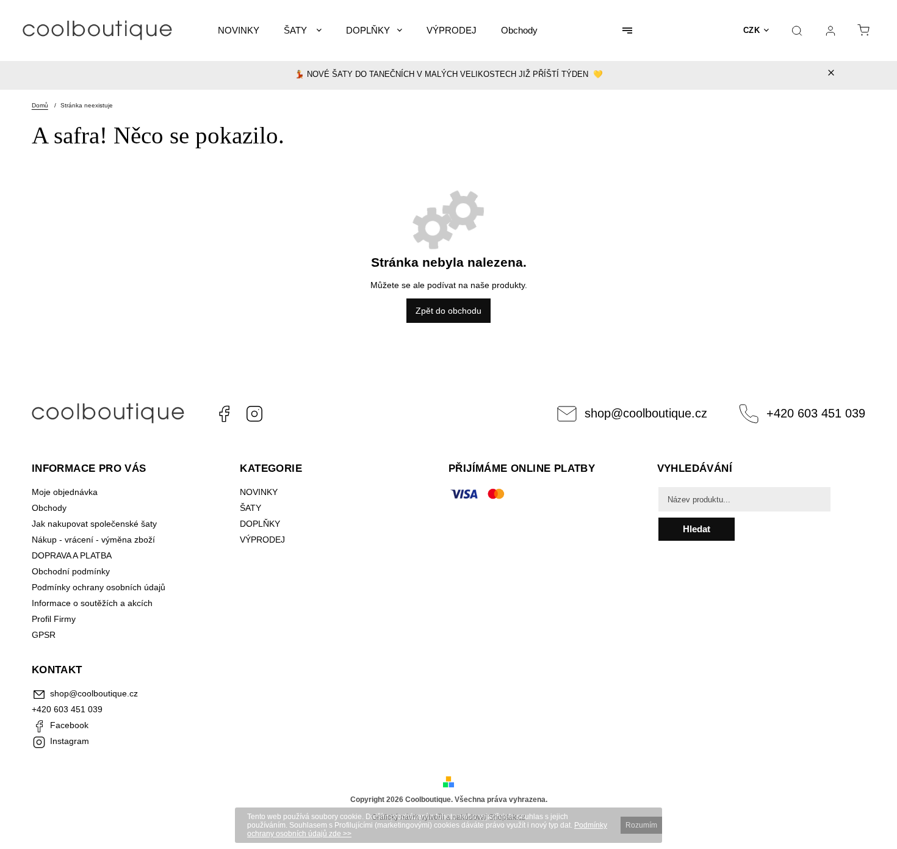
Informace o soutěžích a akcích (92, 603)
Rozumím (641, 825)
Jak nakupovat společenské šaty (94, 524)
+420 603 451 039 (815, 413)
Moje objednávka (65, 492)
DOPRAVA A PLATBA (72, 555)
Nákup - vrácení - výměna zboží (93, 539)
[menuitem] (238, 30)
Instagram (254, 414)
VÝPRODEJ (262, 539)
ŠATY (252, 508)
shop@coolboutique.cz (646, 413)
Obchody (49, 508)
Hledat (696, 529)
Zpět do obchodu (448, 311)
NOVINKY (259, 492)
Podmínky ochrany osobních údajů (98, 587)
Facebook (224, 414)
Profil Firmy (54, 619)
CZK (751, 30)
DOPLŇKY (260, 524)
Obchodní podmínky (71, 571)
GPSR (44, 635)
